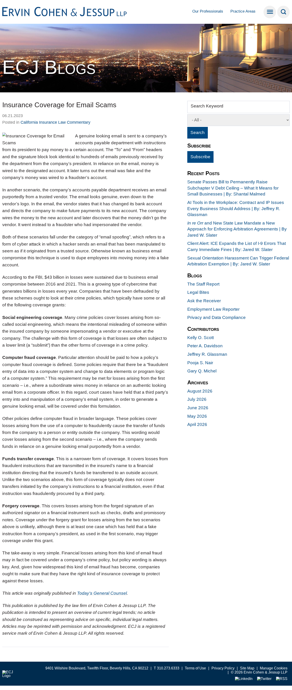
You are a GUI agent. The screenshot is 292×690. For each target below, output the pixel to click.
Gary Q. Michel (201, 371)
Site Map (247, 668)
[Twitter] (264, 679)
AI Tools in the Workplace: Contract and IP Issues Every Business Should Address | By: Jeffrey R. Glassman (235, 208)
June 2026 (197, 407)
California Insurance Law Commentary (55, 122)
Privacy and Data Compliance (216, 317)
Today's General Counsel (102, 593)
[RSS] (281, 679)
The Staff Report (203, 284)
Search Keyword (207, 106)
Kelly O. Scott (200, 337)
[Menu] (269, 12)
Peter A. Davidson (205, 345)
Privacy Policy (223, 668)
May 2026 (197, 416)
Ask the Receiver (204, 300)
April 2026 (197, 424)
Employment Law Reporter (213, 309)
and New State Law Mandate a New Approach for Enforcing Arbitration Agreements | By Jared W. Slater (237, 229)
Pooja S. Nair (200, 362)
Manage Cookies (273, 668)
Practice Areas (243, 11)
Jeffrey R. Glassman (207, 354)
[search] (283, 12)
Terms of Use (195, 668)
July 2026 (196, 399)
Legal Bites (198, 292)
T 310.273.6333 (166, 668)
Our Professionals (207, 11)
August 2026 (199, 391)
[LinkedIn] (244, 679)
